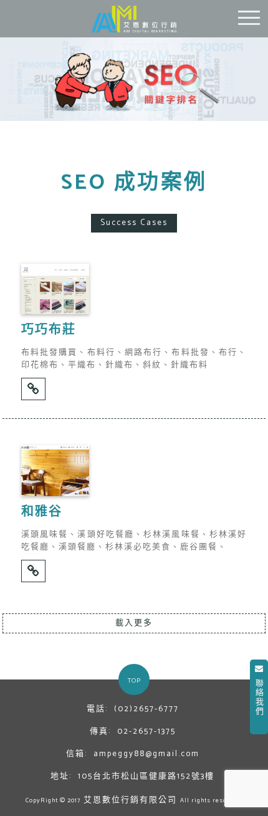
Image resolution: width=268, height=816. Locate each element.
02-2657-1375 (146, 732)
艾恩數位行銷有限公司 (130, 800)
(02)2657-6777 (146, 709)
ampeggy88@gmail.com (146, 754)
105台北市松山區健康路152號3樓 (146, 776)
